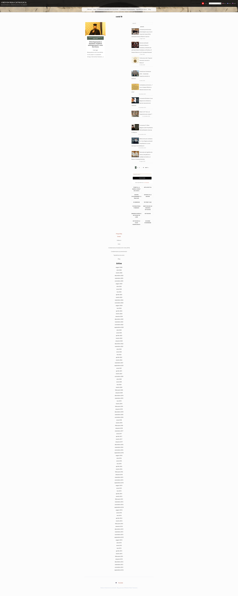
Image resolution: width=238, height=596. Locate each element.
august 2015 (119, 485)
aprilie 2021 (119, 371)
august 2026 (119, 267)
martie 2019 (119, 403)
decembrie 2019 (119, 395)
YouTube (206, 3)
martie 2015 (119, 496)
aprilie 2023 (119, 335)
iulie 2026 (119, 270)
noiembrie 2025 (119, 278)
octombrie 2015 (119, 480)
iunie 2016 (119, 461)
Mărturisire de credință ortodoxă (147, 208)
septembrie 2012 (119, 570)
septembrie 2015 (119, 482)
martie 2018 (119, 422)
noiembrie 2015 (119, 477)
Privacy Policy (119, 233)
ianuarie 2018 (119, 428)
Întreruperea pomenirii (136, 207)
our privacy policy (146, 182)
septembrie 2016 (119, 452)
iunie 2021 (119, 368)
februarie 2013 (119, 556)
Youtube (120, 583)
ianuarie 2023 (119, 341)
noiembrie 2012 (119, 564)
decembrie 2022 (119, 343)
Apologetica (147, 187)
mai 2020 (119, 384)
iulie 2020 (119, 379)
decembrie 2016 (119, 444)
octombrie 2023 (119, 324)
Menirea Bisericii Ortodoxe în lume (136, 215)
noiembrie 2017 (119, 431)
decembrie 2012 (119, 562)
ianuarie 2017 (119, 442)
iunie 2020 (119, 382)
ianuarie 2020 (119, 392)
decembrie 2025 (119, 275)
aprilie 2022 (119, 357)
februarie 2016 (119, 472)
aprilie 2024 (119, 311)
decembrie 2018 (119, 412)
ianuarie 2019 (119, 409)
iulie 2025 (119, 286)
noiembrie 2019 (119, 398)
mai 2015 (119, 491)
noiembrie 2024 (119, 300)
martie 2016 (119, 469)
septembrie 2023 (119, 327)
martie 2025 (119, 297)
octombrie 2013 (119, 534)
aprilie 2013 (119, 551)
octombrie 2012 (119, 567)
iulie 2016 (119, 458)
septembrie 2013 (119, 537)
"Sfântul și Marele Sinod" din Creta (136, 189)
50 (143, 167)
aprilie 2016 (119, 466)
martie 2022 (119, 360)
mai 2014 (119, 515)
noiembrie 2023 (119, 322)
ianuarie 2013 (119, 559)
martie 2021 (119, 373)
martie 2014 (119, 521)
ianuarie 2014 (119, 526)
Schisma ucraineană (147, 222)
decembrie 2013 (119, 529)
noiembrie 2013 (119, 532)
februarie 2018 (119, 425)
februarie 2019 (119, 406)
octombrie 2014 (119, 504)
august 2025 (119, 283)
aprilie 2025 (119, 294)
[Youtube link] (203, 3)
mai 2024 (119, 308)
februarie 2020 (119, 390)
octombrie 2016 (119, 450)
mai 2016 (119, 463)
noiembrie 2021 (119, 362)
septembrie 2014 (119, 507)
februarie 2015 (119, 499)
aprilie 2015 (119, 493)
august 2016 (119, 455)
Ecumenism (136, 202)
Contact (119, 236)
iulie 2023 (119, 330)
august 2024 (119, 305)
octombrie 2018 (119, 417)
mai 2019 (119, 401)
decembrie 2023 (119, 319)
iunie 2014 (119, 512)
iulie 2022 (119, 349)
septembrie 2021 (119, 365)
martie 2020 (119, 387)
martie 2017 (119, 439)
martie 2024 (119, 313)
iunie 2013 (119, 545)
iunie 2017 (119, 433)
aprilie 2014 (119, 518)
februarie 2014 (119, 523)
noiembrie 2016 (119, 447)
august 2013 (119, 540)
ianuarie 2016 (119, 474)
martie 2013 (119, 553)
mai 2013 (119, 548)
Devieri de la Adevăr (147, 195)
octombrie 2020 (119, 376)
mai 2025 (119, 292)
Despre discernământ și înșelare (95, 38)
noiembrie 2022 (119, 346)
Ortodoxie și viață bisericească (136, 223)
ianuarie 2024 (119, 316)
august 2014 (119, 510)
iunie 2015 (119, 488)
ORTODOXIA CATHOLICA (13, 2)
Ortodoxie (148, 213)
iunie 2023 (119, 333)
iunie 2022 (119, 352)
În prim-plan (147, 202)
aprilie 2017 (119, 436)
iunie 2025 (119, 289)
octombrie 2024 (119, 303)
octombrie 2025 (119, 281)
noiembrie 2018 (119, 414)
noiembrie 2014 (119, 502)
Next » (147, 167)
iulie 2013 (119, 542)
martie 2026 (119, 273)
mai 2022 (119, 354)
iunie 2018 (119, 420)
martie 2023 (119, 338)
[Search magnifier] (220, 3)
